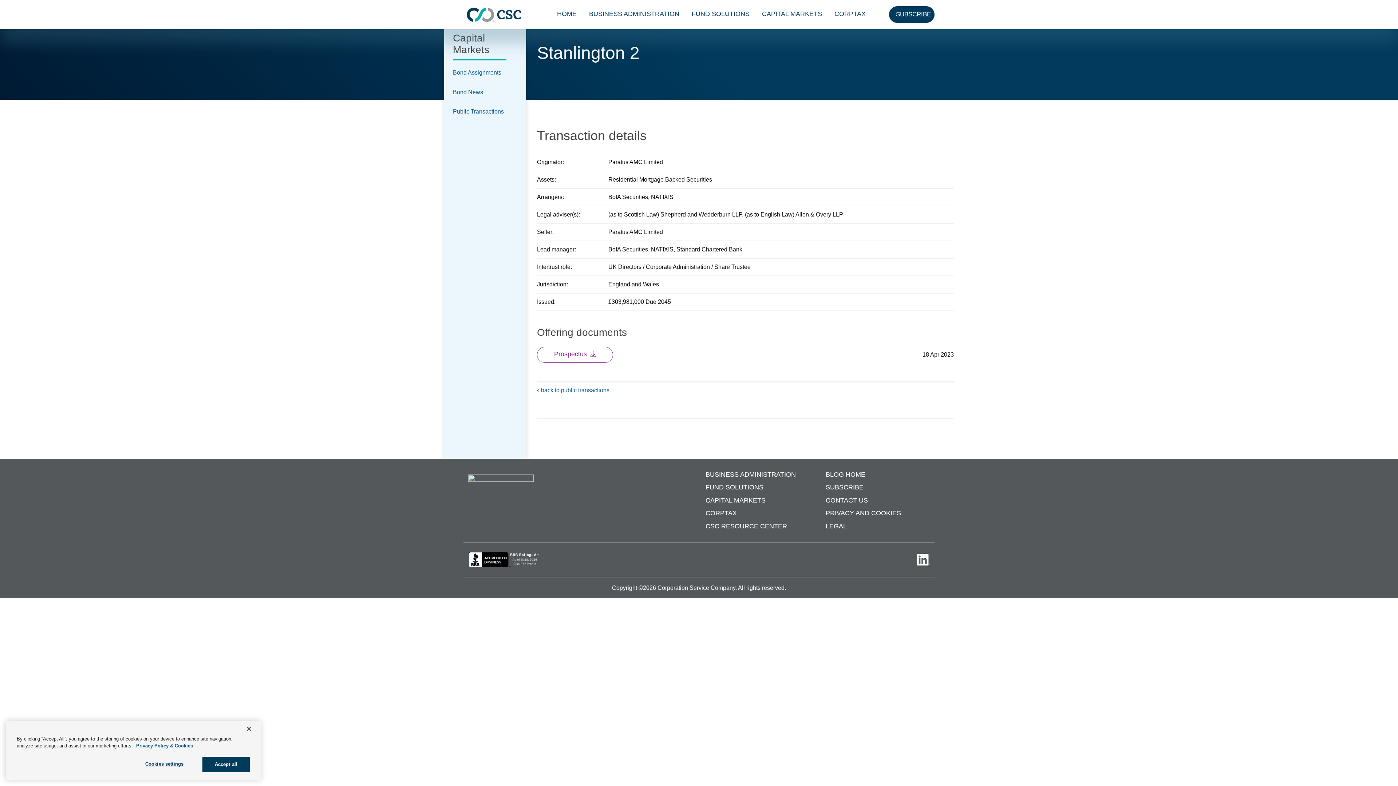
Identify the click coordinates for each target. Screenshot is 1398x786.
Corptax (850, 13)
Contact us (847, 500)
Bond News (468, 92)
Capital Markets (792, 13)
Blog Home (845, 474)
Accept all (226, 764)
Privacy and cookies (863, 513)
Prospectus (570, 354)
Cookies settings (164, 764)
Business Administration (634, 13)
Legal (836, 526)
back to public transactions (575, 390)
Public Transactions (478, 111)
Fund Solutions (721, 13)
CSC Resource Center (746, 526)
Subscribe (845, 487)
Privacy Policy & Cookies (164, 746)
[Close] (249, 729)
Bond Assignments (477, 73)
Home (567, 13)
